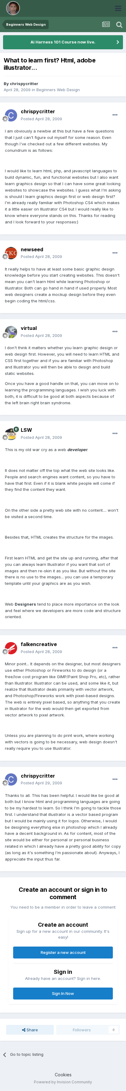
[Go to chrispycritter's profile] (11, 115)
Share (31, 1029)
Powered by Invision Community (63, 1082)
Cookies (63, 1074)
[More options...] (115, 115)
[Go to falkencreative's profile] (11, 648)
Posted (41, 118)
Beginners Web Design (58, 89)
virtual (29, 328)
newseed (32, 249)
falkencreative (39, 644)
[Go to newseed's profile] (11, 253)
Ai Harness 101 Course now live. (63, 41)
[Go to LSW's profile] (11, 434)
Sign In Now (63, 993)
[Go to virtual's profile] (11, 332)
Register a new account (63, 952)
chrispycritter (24, 83)
